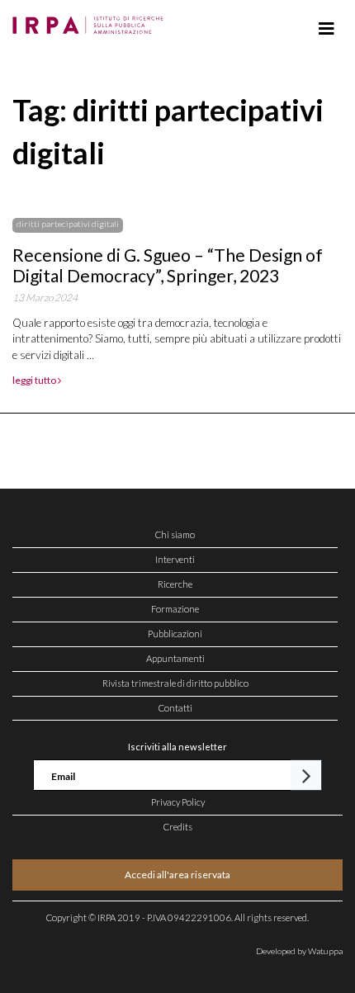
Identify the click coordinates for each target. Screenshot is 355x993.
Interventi (175, 559)
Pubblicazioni (175, 633)
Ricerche (175, 584)
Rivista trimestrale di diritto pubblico (175, 683)
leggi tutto (35, 380)
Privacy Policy (178, 802)
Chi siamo (175, 534)
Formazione (175, 608)
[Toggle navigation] (326, 29)
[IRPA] (91, 20)
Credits (177, 826)
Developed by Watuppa (299, 951)
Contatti (175, 707)
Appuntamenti (175, 658)
